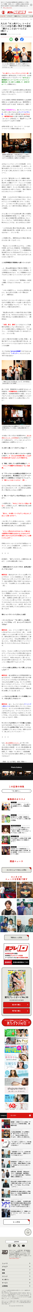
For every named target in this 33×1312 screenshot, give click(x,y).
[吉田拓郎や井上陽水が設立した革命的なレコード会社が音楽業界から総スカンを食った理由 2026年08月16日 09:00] (25, 924)
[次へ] (32, 773)
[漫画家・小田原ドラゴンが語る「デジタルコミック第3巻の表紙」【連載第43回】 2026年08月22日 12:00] (8, 890)
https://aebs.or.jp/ (14, 1258)
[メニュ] (30, 12)
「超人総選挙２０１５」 (12, 743)
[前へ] (1, 773)
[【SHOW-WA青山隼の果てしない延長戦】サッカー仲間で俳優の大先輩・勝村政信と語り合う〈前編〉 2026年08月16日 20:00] (8, 924)
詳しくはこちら (7, 7)
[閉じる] (31, 5)
